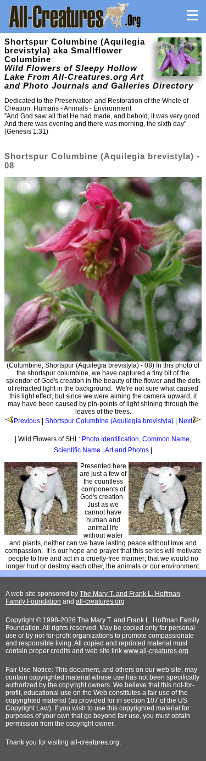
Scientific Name (77, 450)
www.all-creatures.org (156, 651)
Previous (27, 421)
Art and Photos (127, 450)
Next (185, 421)
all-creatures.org (100, 601)
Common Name (166, 439)
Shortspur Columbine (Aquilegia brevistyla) (109, 421)
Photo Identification (110, 439)
